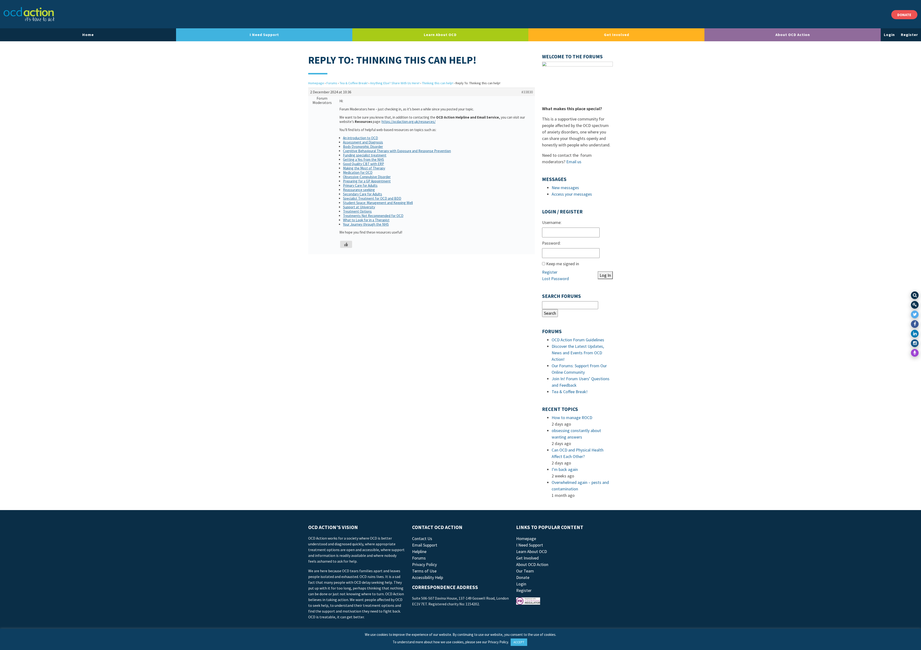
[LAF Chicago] (29, 14)
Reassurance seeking (359, 189)
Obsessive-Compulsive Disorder (367, 177)
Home (88, 34)
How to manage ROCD (572, 417)
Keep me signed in (562, 263)
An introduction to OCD (360, 138)
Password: (551, 243)
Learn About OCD (440, 34)
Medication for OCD (357, 172)
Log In (605, 275)
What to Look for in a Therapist (366, 220)
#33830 (527, 92)
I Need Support (264, 34)
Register (909, 34)
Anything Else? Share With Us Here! (394, 83)
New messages (565, 187)
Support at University (359, 207)
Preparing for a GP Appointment (367, 181)
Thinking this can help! (437, 83)
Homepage (316, 83)
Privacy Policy (424, 564)
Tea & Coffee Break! (354, 83)
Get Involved (616, 34)
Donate (522, 577)
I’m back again (565, 469)
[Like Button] (346, 244)
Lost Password (555, 278)
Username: (551, 222)
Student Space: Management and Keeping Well (378, 202)
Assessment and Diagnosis (363, 142)
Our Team (525, 571)
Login (889, 34)
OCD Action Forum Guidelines (578, 340)
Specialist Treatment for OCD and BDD (372, 198)
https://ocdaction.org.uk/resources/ (409, 121)
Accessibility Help (427, 577)
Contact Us (422, 538)
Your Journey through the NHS (366, 224)
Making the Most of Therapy (364, 168)
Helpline (419, 551)
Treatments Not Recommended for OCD (373, 215)
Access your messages (572, 194)
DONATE (904, 14)
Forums (331, 83)
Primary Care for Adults (360, 185)
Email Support (424, 545)
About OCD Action (792, 34)
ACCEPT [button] (519, 642)
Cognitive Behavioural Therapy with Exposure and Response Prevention (397, 151)
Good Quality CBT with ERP (363, 164)
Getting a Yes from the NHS (363, 159)
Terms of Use (424, 571)
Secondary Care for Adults (362, 194)
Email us (573, 161)
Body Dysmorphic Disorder (363, 146)
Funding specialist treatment (364, 155)
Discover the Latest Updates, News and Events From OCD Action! (578, 352)
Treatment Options (357, 211)
